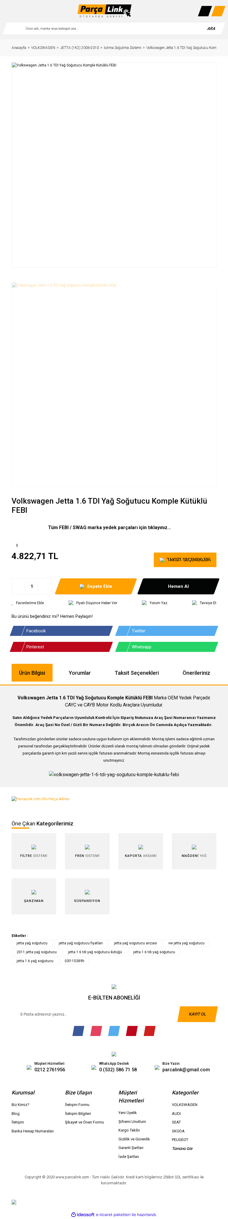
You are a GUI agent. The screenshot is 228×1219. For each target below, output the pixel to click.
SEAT (176, 1122)
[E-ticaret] (113, 1215)
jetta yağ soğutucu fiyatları (81, 943)
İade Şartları (128, 1156)
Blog (16, 1113)
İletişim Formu (77, 1104)
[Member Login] (205, 11)
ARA (211, 28)
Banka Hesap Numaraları (33, 1131)
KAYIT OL (198, 1014)
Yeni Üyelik (127, 1112)
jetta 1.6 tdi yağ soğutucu (154, 952)
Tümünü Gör (182, 1148)
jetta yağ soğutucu (32, 943)
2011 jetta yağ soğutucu (37, 952)
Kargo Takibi (129, 1130)
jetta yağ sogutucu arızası (135, 943)
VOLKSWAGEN (184, 1104)
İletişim (18, 1122)
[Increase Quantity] (44, 586)
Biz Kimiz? (20, 1104)
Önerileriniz (196, 673)
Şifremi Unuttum (132, 1121)
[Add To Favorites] (28, 603)
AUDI (176, 1113)
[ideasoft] (83, 1215)
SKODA (178, 1131)
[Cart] (218, 11)
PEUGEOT (180, 1139)
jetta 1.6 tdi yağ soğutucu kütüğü (95, 952)
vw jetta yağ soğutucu (186, 943)
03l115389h (74, 961)
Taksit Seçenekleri (137, 673)
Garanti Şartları (130, 1147)
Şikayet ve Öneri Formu (84, 1122)
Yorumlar (80, 673)
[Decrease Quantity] (18, 586)
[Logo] (104, 11)
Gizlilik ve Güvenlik (134, 1139)
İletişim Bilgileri (78, 1113)
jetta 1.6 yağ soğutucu (35, 961)
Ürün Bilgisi (32, 673)
